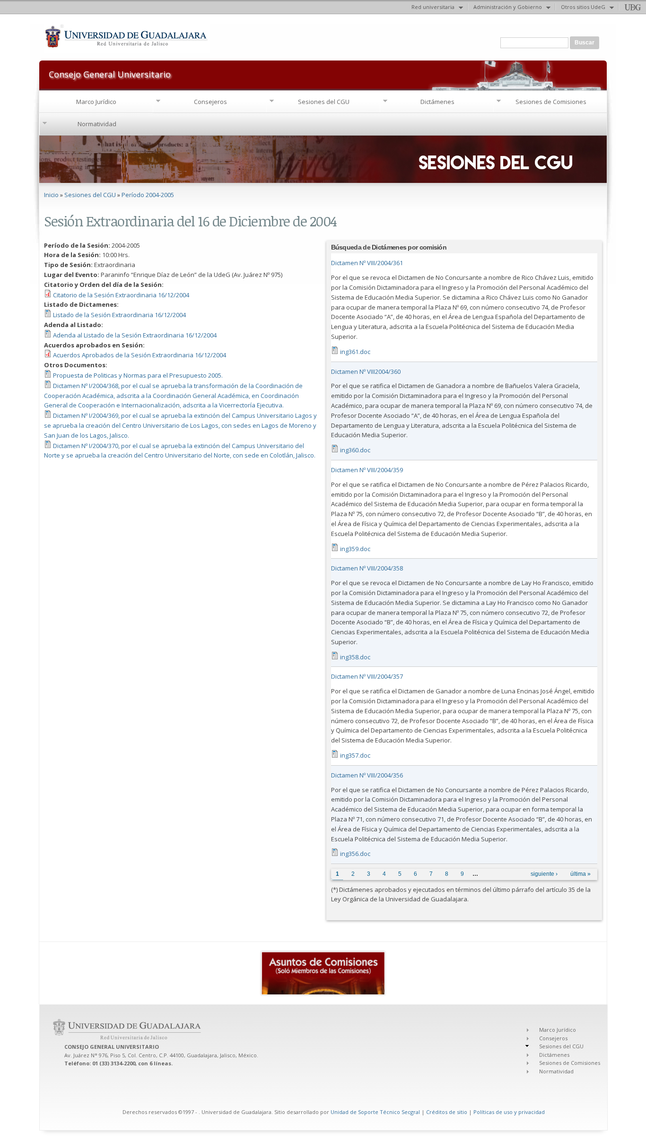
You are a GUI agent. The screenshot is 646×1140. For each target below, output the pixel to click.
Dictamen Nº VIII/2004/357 (367, 676)
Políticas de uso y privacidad (509, 1111)
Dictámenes (437, 101)
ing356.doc (355, 853)
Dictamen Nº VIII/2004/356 (367, 775)
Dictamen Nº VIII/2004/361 (367, 263)
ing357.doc (355, 755)
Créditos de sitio (446, 1111)
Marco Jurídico (96, 101)
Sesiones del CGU (323, 101)
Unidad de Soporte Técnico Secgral (376, 1111)
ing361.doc (355, 351)
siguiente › (544, 874)
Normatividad (97, 124)
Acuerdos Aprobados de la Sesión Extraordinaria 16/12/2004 (139, 355)
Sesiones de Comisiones (550, 101)
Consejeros (210, 101)
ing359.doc (355, 548)
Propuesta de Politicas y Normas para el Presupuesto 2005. (138, 375)
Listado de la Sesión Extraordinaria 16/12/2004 (119, 315)
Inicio (51, 194)
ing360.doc (355, 450)
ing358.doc (355, 657)
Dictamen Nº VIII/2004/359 (367, 470)
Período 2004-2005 (148, 194)
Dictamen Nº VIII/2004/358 (367, 568)
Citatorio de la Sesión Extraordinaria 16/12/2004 (121, 295)
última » (580, 874)
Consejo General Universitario (110, 73)
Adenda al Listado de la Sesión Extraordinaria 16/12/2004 (135, 335)
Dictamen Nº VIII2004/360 (366, 371)
